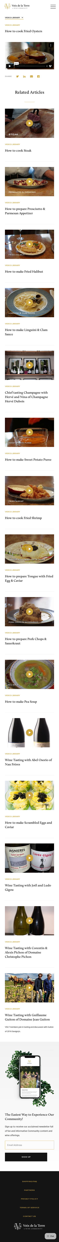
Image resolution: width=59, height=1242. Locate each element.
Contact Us (29, 1216)
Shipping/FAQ (29, 1181)
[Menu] (53, 6)
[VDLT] (17, 6)
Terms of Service (29, 1208)
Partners (29, 1190)
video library (12, 144)
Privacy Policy (29, 1199)
